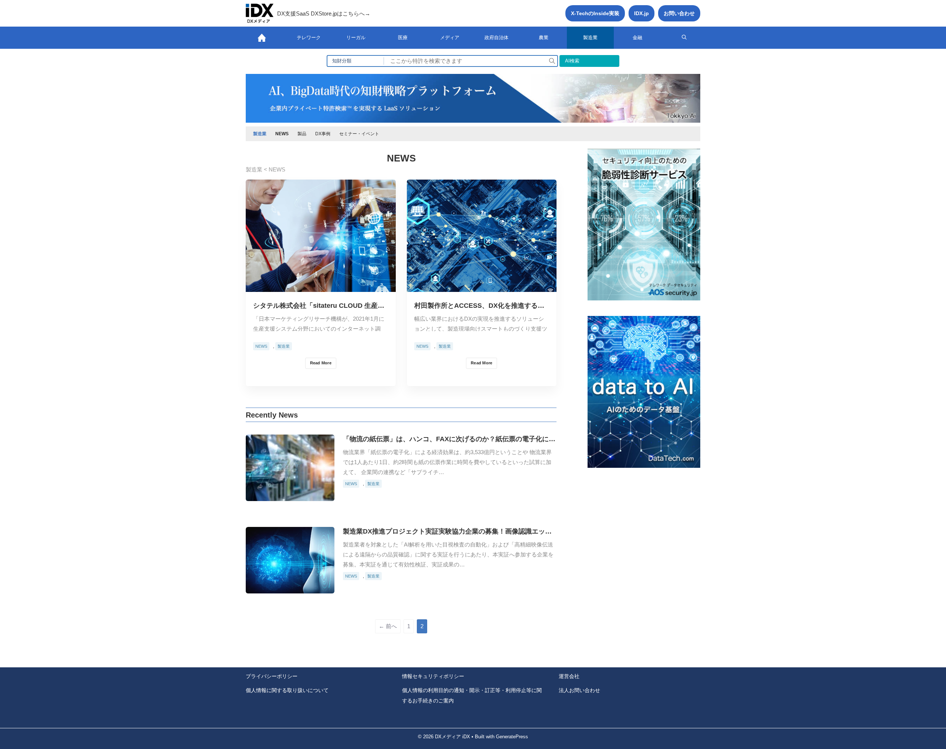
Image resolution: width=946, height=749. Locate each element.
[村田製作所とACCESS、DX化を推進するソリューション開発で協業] (482, 286)
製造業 (590, 37)
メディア (449, 37)
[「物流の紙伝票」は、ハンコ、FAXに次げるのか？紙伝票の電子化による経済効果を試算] (290, 495)
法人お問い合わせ (579, 690)
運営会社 (569, 676)
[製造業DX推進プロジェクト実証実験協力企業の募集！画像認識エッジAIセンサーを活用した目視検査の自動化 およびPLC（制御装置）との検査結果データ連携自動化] (290, 588)
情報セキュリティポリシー (433, 676)
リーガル (355, 37)
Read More (320, 363)
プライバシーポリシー (271, 676)
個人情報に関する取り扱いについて (287, 690)
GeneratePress (512, 736)
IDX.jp (641, 13)
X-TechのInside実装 (595, 13)
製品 (301, 133)
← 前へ (388, 626)
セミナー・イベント (359, 133)
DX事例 (322, 133)
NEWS (282, 133)
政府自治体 (496, 37)
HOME (261, 38)
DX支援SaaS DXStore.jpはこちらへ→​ (323, 13)
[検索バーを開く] (684, 38)
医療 (403, 37)
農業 (543, 37)
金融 (637, 37)
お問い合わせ (679, 13)
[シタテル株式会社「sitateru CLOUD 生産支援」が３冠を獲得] (321, 286)
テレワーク (309, 37)
